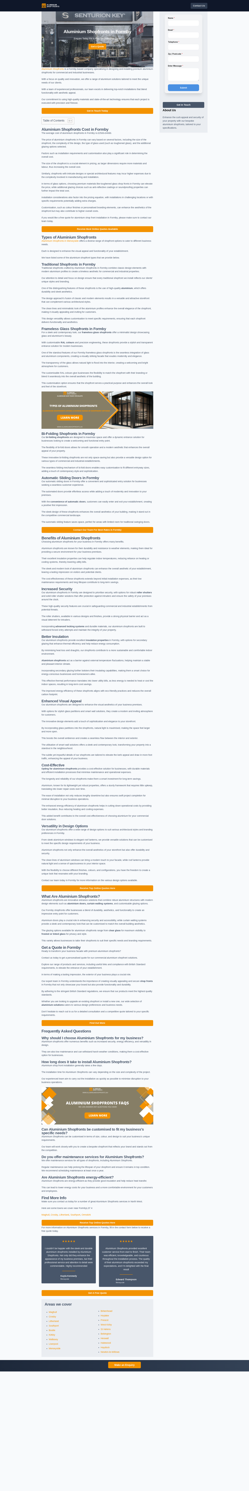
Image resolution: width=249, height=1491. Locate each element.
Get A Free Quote (97, 1293)
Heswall (105, 1338)
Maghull (46, 1214)
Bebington (106, 1333)
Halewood (106, 1343)
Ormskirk (86, 1214)
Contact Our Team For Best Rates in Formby (97, 530)
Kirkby (52, 1335)
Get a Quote (97, 46)
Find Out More (97, 1023)
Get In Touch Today (97, 111)
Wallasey (53, 1339)
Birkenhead (106, 1311)
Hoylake (105, 1315)
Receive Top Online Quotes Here (97, 888)
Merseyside (54, 1348)
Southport (75, 1214)
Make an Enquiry (124, 1365)
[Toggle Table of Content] (69, 121)
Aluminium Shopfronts (53, 69)
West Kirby (106, 1324)
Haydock (105, 1347)
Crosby (54, 1214)
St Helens (105, 1329)
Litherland (64, 1214)
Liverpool (53, 1344)
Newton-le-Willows (110, 1352)
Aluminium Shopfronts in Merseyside (60, 241)
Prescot (104, 1320)
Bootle (52, 1330)
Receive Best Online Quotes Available (97, 229)
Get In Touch (184, 105)
